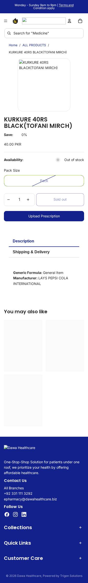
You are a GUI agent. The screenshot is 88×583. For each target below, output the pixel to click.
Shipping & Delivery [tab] (31, 252)
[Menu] (5, 21)
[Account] (69, 20)
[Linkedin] (24, 515)
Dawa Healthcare (29, 576)
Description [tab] (23, 241)
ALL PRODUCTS (34, 45)
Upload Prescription (44, 216)
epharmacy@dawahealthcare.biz (30, 499)
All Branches (14, 488)
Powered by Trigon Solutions (62, 576)
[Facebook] (7, 515)
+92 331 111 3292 (18, 494)
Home (13, 45)
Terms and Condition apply (53, 6)
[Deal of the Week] (16, 20)
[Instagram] (15, 515)
